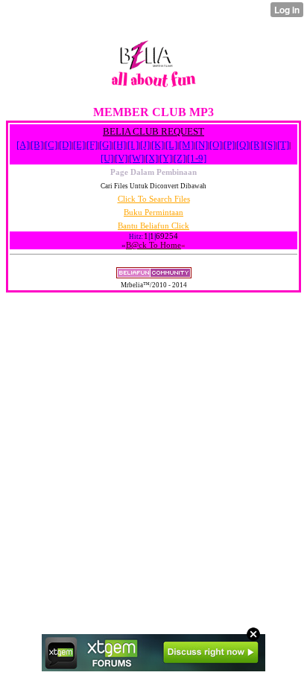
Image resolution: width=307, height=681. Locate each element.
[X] (151, 158)
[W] (136, 158)
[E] (79, 144)
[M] (186, 144)
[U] (107, 158)
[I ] (133, 144)
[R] (256, 144)
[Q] (242, 144)
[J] (145, 144)
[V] (121, 158)
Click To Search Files (154, 198)
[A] (22, 144)
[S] (270, 144)
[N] (201, 144)
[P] (229, 144)
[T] (283, 144)
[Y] (165, 158)
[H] (119, 144)
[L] (171, 144)
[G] (105, 144)
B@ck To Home (153, 244)
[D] (65, 144)
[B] (37, 144)
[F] (92, 144)
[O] (215, 144)
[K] (157, 144)
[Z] (180, 158)
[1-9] (196, 158)
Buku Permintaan (153, 212)
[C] (51, 144)
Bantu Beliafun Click (153, 225)
